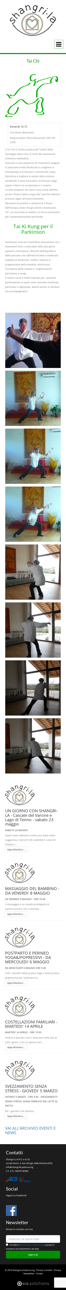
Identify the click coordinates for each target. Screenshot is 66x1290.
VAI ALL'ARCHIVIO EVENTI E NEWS (30, 1130)
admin (33, 1277)
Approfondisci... (16, 849)
